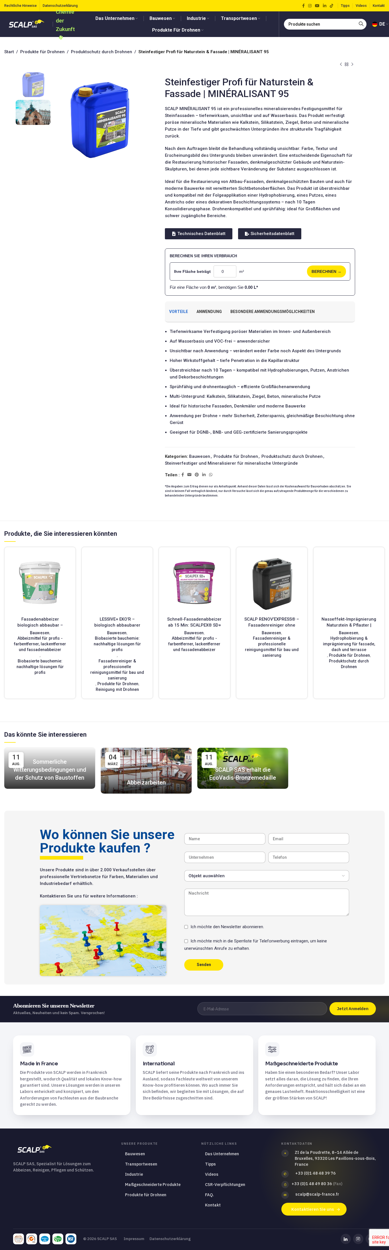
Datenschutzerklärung (170, 1238)
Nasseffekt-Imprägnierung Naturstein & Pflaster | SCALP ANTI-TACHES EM (349, 625)
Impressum (134, 1238)
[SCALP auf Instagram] (358, 1239)
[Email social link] (189, 475)
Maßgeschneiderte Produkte (153, 1184)
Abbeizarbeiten (146, 782)
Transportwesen (141, 1164)
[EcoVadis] (18, 1238)
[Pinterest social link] (196, 475)
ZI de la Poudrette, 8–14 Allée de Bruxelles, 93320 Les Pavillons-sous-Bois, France (335, 1158)
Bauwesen (199, 456)
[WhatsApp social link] (210, 475)
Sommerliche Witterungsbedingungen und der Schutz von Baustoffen (49, 769)
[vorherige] (341, 64)
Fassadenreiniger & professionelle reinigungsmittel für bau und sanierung (117, 669)
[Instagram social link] (309, 6)
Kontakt (213, 1205)
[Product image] (40, 583)
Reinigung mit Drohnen (117, 689)
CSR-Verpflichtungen (225, 1184)
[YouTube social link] (317, 6)
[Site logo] (27, 23)
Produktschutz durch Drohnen (101, 51)
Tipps (210, 1164)
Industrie (134, 1174)
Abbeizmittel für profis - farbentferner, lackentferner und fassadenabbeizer (40, 644)
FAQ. (209, 1194)
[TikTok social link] (331, 6)
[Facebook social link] (303, 6)
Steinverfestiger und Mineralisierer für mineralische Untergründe (231, 463)
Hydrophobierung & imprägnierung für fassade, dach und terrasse (349, 644)
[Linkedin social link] (324, 6)
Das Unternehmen (222, 1153)
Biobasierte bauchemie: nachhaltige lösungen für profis (40, 667)
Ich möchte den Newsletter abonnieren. (227, 926)
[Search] (361, 24)
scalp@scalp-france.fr (317, 1194)
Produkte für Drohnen (42, 51)
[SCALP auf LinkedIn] (346, 1239)
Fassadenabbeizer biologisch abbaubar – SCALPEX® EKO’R (40, 625)
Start (9, 51)
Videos (211, 1174)
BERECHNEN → (326, 271)
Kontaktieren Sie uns (312, 1209)
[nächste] (352, 64)
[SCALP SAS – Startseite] (62, 1149)
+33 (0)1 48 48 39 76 (315, 1173)
